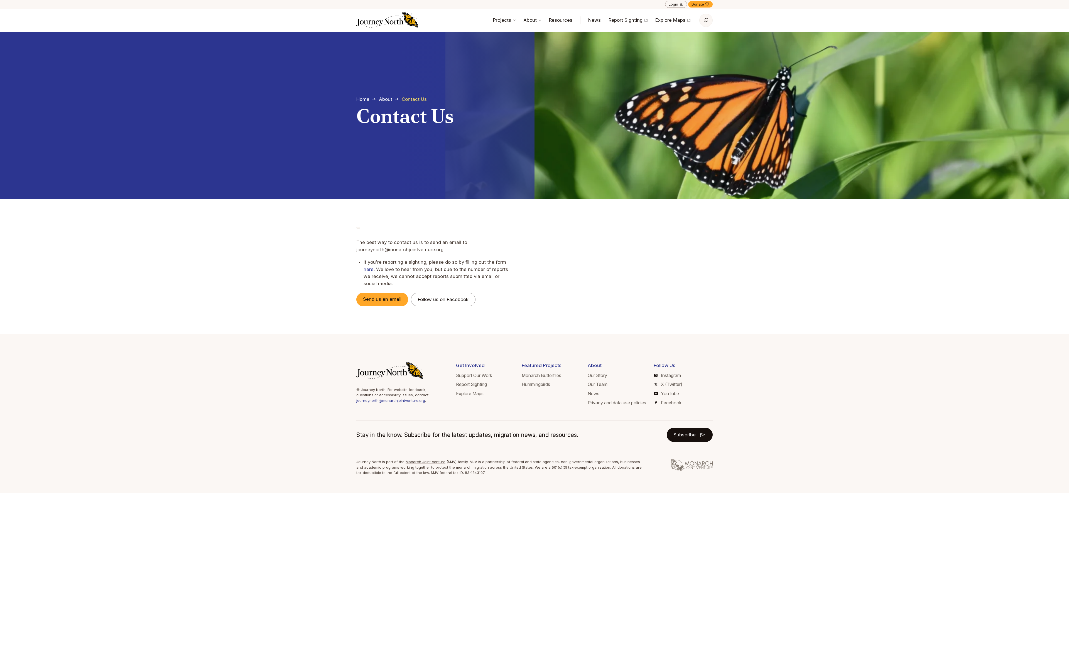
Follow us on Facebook (443, 299)
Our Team (597, 384)
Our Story (597, 375)
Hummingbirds (536, 384)
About (530, 20)
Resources (560, 20)
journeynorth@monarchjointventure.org (390, 400)
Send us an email (382, 299)
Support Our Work (474, 375)
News (594, 20)
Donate (698, 4)
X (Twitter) (671, 384)
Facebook (671, 402)
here (369, 269)
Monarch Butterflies (541, 375)
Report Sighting (626, 20)
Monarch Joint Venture (425, 461)
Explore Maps (671, 20)
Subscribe (684, 434)
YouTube (670, 393)
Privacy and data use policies (617, 402)
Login (673, 4)
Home (362, 99)
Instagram (671, 375)
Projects (503, 20)
